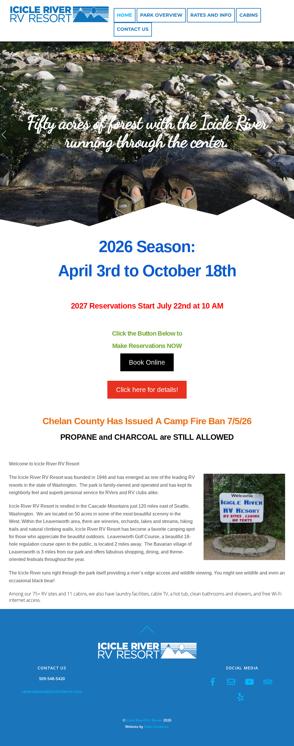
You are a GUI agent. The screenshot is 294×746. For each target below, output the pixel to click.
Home (124, 15)
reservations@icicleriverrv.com (52, 691)
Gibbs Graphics (156, 726)
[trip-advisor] (269, 681)
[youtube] (250, 681)
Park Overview (161, 15)
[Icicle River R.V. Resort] (59, 19)
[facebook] (214, 681)
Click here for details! (147, 389)
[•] (129, 226)
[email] (232, 681)
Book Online (147, 362)
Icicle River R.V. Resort (144, 720)
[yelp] (241, 696)
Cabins (248, 15)
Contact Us (132, 29)
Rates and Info (211, 15)
